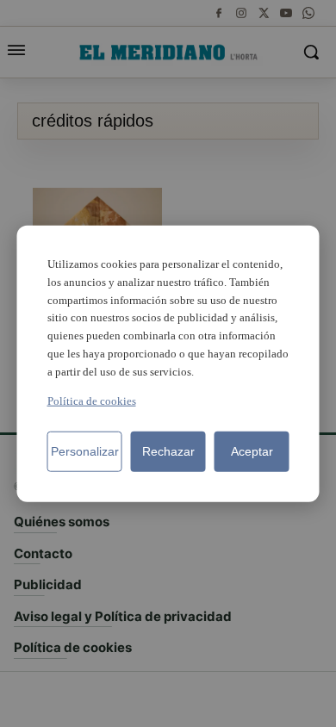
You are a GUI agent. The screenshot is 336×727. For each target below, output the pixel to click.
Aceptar (252, 450)
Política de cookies (91, 400)
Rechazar (168, 450)
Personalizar (85, 450)
